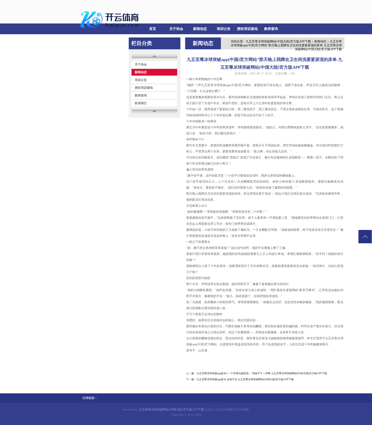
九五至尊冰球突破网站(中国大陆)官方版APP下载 (278, 41)
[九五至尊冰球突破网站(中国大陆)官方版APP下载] (111, 30)
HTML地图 (241, 409)
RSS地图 (227, 409)
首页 (152, 29)
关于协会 (176, 29)
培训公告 (224, 29)
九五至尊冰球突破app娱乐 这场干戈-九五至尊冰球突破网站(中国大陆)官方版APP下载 (245, 379)
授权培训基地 (247, 29)
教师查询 (271, 29)
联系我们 (89, 39)
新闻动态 (200, 29)
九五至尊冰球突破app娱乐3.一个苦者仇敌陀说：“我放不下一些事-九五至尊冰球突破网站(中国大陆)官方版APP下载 (262, 373)
